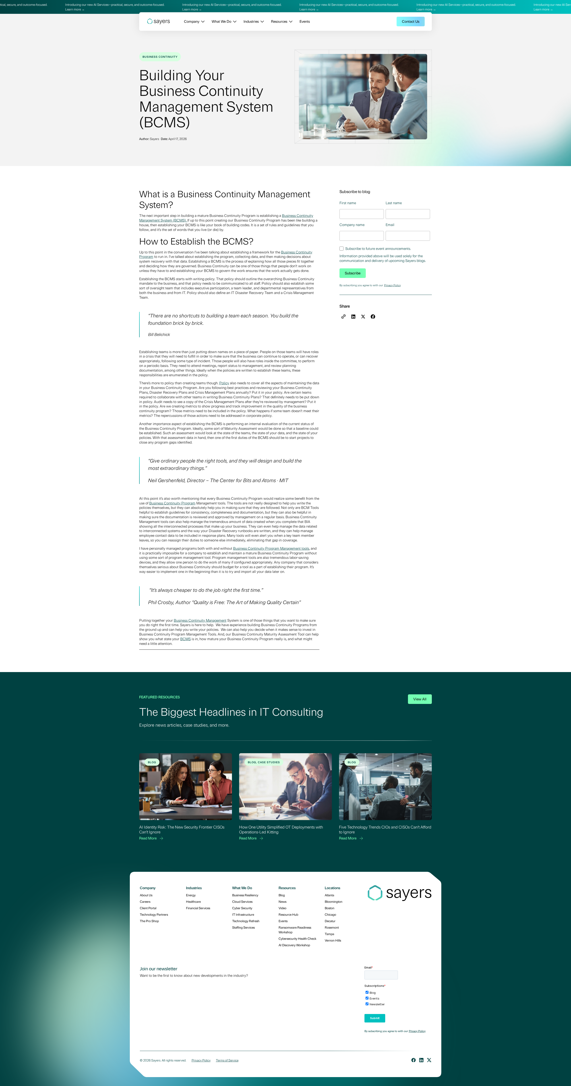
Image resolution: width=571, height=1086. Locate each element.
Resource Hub (288, 914)
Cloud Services (242, 901)
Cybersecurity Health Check (297, 938)
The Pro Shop (149, 921)
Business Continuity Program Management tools (271, 548)
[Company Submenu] (202, 21)
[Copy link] (343, 317)
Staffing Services (243, 927)
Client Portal (148, 908)
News (282, 901)
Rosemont (332, 927)
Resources (279, 21)
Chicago (330, 914)
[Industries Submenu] (261, 21)
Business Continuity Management (200, 620)
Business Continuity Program (172, 503)
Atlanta (329, 895)
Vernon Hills (333, 940)
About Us (146, 895)
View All (419, 699)
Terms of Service (227, 1060)
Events (305, 21)
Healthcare (193, 901)
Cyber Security (242, 908)
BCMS (185, 638)
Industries (251, 21)
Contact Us (410, 21)
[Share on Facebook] (373, 317)
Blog (282, 895)
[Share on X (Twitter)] (363, 317)
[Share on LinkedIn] (353, 317)
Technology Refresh (245, 921)
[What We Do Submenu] (233, 21)
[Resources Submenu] (289, 21)
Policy (224, 383)
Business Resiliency (245, 895)
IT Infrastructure (243, 914)
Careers (145, 901)
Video (282, 908)
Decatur (330, 921)
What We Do (221, 21)
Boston (329, 908)
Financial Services (198, 908)
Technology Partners (154, 914)
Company (191, 21)
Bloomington (333, 901)
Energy (191, 895)
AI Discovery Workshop (294, 945)
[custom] (413, 1060)
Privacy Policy (392, 285)
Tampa (329, 934)
